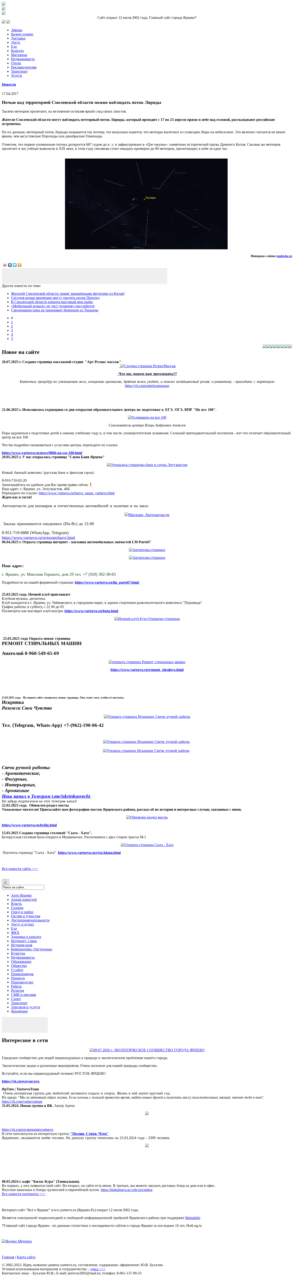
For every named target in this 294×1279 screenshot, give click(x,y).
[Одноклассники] (19, 265)
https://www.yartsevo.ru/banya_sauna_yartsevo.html (77, 493)
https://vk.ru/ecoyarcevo (21, 1081)
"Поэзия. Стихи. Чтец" (89, 1134)
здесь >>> (97, 1269)
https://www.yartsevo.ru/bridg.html (29, 825)
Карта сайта (26, 1257)
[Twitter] (14, 265)
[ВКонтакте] (10, 265)
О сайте (17, 970)
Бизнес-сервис (22, 34)
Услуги (16, 75)
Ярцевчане (19, 1011)
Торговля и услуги (25, 1007)
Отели (16, 63)
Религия (17, 990)
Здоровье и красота (26, 937)
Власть (16, 904)
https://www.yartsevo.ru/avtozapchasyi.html (38, 537)
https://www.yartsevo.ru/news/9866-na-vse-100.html (42, 453)
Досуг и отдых (22, 924)
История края (21, 945)
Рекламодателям (24, 67)
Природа (18, 978)
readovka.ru (284, 256)
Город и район (22, 912)
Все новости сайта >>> (20, 869)
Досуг (15, 42)
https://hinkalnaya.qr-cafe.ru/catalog (127, 1190)
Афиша (16, 30)
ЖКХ (15, 933)
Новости (9, 84)
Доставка (18, 38)
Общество (19, 966)
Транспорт (19, 71)
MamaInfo (192, 1218)
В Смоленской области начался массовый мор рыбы (52, 302)
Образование (21, 962)
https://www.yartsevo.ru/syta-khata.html (89, 853)
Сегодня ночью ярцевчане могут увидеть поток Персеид (55, 298)
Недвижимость (23, 59)
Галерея (17, 908)
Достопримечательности (30, 920)
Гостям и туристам (25, 916)
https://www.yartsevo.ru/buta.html (91, 611)
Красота (17, 51)
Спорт (16, 999)
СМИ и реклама (23, 995)
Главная (8, 1257)
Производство (22, 982)
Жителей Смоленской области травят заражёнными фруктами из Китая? (68, 294)
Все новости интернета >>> (23, 1194)
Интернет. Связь (24, 941)
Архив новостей (24, 899)
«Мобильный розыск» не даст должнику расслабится (52, 306)
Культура (18, 953)
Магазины (19, 55)
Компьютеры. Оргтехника (31, 949)
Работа (16, 986)
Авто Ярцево (21, 895)
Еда (14, 46)
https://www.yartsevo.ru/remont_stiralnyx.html (147, 670)
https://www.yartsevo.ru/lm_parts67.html (107, 582)
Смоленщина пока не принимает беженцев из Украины (54, 310)
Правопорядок (22, 974)
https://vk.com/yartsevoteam (22, 1101)
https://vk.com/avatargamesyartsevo (27, 1129)
